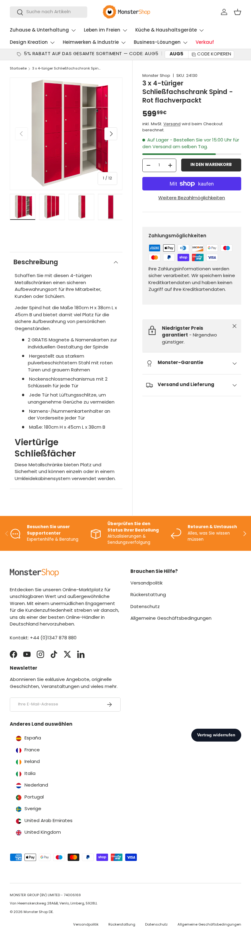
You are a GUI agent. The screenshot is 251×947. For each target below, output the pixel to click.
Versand (172, 124)
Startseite (18, 68)
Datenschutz (145, 607)
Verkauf (205, 42)
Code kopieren (214, 54)
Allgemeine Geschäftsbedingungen (171, 618)
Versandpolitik (146, 583)
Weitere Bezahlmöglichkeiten (191, 198)
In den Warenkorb (211, 165)
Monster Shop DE (38, 912)
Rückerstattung (148, 595)
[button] (237, 12)
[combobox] (48, 12)
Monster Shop (156, 76)
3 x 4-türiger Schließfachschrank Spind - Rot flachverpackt (66, 68)
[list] (66, 134)
